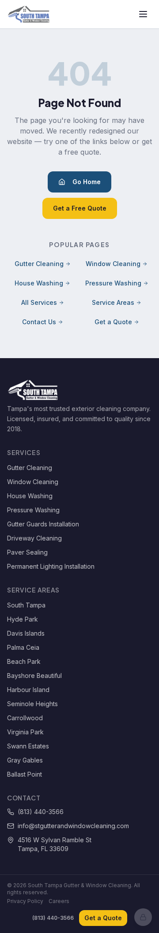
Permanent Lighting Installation (51, 566)
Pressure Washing (113, 283)
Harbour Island (28, 689)
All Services (39, 302)
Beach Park (24, 661)
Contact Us (39, 322)
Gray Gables (25, 760)
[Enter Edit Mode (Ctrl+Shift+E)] (143, 917)
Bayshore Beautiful (34, 675)
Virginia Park (25, 732)
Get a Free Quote (79, 208)
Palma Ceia (23, 647)
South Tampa (26, 605)
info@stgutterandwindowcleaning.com (73, 825)
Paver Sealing (27, 552)
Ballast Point (24, 774)
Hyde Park (22, 619)
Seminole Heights (32, 703)
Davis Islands (26, 633)
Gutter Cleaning (39, 263)
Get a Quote (113, 322)
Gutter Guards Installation (43, 524)
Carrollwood (25, 718)
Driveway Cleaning (34, 538)
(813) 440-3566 (41, 811)
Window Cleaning (113, 263)
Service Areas (113, 302)
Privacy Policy (25, 901)
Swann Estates (28, 746)
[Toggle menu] (143, 14)
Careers (59, 901)
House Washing (39, 283)
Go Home (86, 181)
